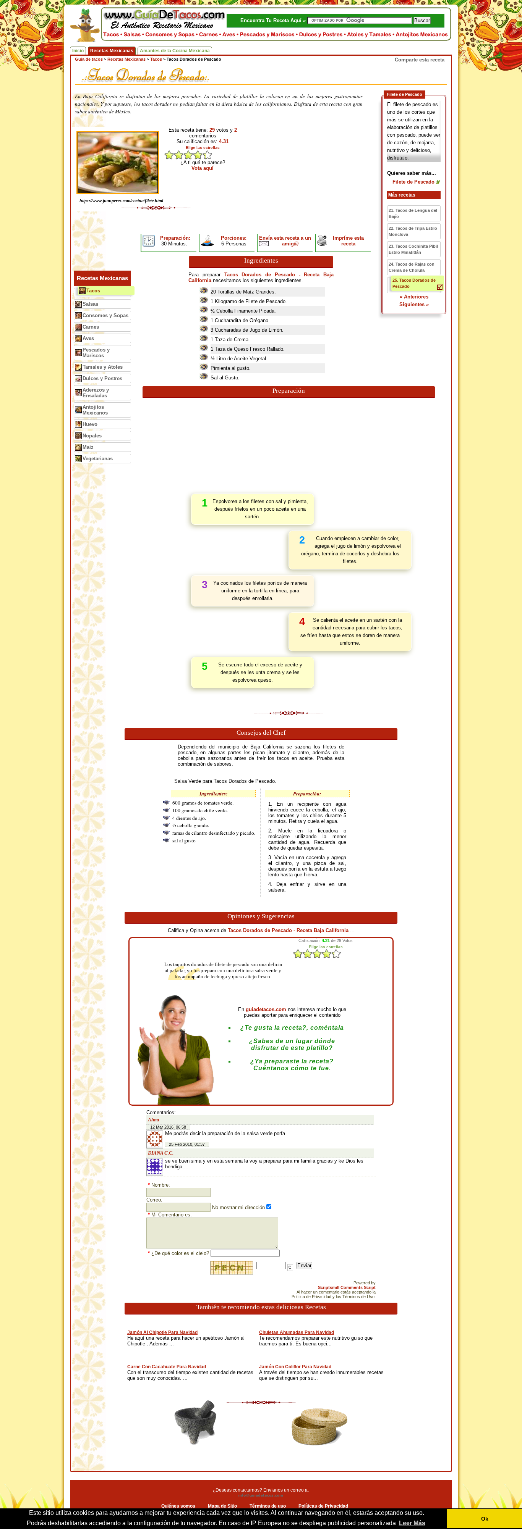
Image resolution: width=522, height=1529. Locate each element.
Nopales (92, 436)
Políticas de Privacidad (323, 1506)
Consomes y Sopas (105, 315)
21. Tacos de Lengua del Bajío (413, 213)
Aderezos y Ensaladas (96, 392)
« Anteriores (414, 297)
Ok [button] (484, 1519)
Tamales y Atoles (103, 367)
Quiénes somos (178, 1506)
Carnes (91, 327)
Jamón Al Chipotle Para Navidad (162, 1332)
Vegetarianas (98, 458)
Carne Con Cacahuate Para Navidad (166, 1366)
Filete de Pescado (413, 182)
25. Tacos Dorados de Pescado (414, 283)
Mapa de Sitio (222, 1506)
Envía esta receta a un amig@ (285, 241)
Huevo (90, 424)
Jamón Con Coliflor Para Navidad (295, 1366)
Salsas (90, 304)
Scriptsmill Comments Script (347, 1287)
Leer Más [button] (412, 1523)
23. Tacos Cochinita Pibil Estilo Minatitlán (413, 249)
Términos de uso (268, 1506)
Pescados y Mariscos (96, 352)
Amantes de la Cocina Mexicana (175, 50)
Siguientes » (414, 304)
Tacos (93, 291)
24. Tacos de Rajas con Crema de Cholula (411, 267)
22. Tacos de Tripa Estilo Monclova (413, 231)
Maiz (88, 447)
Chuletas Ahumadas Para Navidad (296, 1332)
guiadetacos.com (266, 1009)
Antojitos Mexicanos (95, 410)
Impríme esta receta (348, 241)
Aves (88, 338)
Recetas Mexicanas (111, 50)
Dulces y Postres (102, 378)
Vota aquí (202, 168)
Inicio (78, 50)
